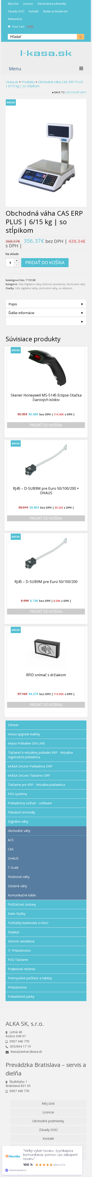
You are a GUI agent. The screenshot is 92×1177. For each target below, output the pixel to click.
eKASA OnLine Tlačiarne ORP (29, 775)
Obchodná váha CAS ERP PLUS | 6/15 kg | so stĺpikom (44, 84)
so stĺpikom (65, 288)
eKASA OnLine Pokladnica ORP (30, 766)
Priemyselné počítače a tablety (30, 978)
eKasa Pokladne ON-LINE (26, 743)
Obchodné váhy (75, 92)
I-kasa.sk (46, 53)
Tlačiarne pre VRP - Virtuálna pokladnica (36, 784)
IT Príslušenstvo (19, 950)
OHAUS (13, 858)
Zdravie (13, 725)
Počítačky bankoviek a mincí (28, 923)
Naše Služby (16, 913)
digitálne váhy (29, 288)
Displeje (13, 932)
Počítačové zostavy (22, 904)
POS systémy (17, 794)
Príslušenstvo (17, 987)
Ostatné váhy (17, 886)
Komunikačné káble (22, 895)
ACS (11, 840)
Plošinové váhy (18, 877)
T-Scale (13, 867)
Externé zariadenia (53, 284)
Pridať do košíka (45, 262)
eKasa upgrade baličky (24, 734)
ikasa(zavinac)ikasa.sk (26, 1051)
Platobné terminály (21, 812)
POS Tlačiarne (18, 960)
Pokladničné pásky (21, 996)
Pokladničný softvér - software (30, 803)
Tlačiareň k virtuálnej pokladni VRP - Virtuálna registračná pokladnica (40, 754)
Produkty (28, 82)
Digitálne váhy (32, 284)
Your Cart (22, 27)
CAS (21, 284)
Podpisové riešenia (21, 969)
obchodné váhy (48, 288)
